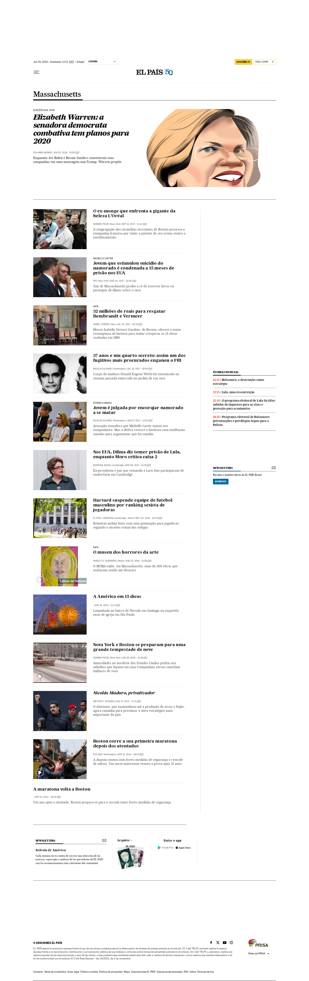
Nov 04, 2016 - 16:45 (148, 518)
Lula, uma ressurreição (238, 392)
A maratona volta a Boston (61, 789)
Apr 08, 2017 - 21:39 (138, 465)
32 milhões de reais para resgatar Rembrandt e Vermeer (129, 314)
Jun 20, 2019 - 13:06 (66, 152)
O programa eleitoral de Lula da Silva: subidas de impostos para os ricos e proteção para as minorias (244, 404)
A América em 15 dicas (117, 597)
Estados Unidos (102, 403)
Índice (193, 972)
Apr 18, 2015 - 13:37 (107, 605)
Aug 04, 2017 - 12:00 (123, 281)
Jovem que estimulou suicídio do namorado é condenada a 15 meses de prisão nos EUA (133, 268)
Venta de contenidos (55, 972)
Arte (96, 306)
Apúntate (221, 481)
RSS (186, 972)
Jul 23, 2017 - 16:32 (129, 324)
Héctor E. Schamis (103, 701)
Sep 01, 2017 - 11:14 (134, 224)
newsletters (223, 468)
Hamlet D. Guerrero (105, 560)
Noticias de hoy (205, 972)
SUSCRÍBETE (243, 61)
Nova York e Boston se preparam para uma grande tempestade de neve (139, 647)
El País (97, 518)
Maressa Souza (102, 465)
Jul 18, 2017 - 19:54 (139, 368)
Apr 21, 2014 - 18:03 (131, 754)
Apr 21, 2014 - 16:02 (48, 797)
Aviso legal (73, 972)
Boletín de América (51, 850)
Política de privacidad (111, 972)
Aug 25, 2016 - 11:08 (138, 560)
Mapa (127, 972)
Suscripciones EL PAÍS (143, 972)
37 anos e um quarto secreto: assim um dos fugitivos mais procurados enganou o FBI (139, 358)
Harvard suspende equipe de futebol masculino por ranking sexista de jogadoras (132, 505)
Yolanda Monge (42, 152)
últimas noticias (226, 372)
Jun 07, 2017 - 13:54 (140, 420)
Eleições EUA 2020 (44, 110)
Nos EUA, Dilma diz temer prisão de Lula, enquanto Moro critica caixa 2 (137, 454)
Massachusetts (57, 95)
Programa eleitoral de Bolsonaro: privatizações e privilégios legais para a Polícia (241, 421)
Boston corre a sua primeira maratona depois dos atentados (135, 743)
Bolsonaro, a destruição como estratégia (238, 382)
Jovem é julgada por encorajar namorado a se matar (138, 410)
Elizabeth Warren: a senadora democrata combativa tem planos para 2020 (81, 129)
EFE (95, 281)
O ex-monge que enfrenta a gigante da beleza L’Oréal (134, 213)
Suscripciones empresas (169, 972)
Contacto (38, 972)
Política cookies (89, 972)
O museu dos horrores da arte (126, 552)
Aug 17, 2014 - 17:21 (128, 701)
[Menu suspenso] (36, 72)
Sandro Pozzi (101, 224)
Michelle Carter (103, 258)
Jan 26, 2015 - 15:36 (134, 657)
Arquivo (123, 840)
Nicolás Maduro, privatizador (124, 693)
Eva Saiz (97, 754)
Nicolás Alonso (102, 368)
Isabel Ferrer (101, 324)
